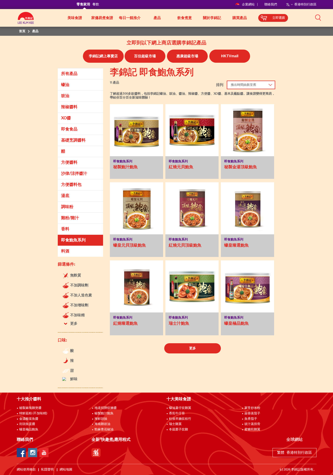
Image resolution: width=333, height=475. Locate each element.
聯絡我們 (270, 4)
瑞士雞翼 (175, 424)
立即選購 (278, 17)
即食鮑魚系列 (73, 240)
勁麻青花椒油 (103, 429)
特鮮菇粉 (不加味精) (33, 413)
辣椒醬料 (69, 107)
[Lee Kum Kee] (26, 20)
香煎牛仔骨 (177, 413)
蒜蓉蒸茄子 (252, 413)
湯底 (65, 196)
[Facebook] (21, 452)
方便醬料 (69, 163)
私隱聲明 (47, 469)
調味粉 (67, 207)
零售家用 (83, 4)
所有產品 (69, 74)
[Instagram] (32, 452)
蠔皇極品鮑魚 (28, 429)
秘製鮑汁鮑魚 (103, 413)
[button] (318, 17)
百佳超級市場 (145, 56)
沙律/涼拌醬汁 (74, 174)
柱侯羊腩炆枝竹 (180, 418)
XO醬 (66, 118)
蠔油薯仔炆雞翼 (180, 408)
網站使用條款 (26, 469)
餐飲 (95, 4)
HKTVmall (229, 56)
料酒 (65, 251)
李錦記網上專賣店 (103, 56)
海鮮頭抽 (100, 418)
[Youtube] (43, 452)
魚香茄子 (250, 418)
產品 (157, 18)
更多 (192, 348)
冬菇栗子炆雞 (178, 429)
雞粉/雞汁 (70, 218)
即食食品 (69, 129)
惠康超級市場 (187, 56)
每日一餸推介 (130, 18)
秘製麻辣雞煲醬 (30, 408)
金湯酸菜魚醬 (28, 418)
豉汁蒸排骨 (252, 424)
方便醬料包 (71, 185)
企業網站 (248, 4)
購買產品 (239, 18)
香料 (65, 229)
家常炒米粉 (252, 408)
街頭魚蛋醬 (27, 424)
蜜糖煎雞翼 (252, 429)
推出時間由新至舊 (243, 84)
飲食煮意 (184, 18)
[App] (96, 452)
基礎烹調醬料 (73, 140)
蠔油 (65, 85)
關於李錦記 (212, 18)
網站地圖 (66, 469)
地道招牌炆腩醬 (105, 408)
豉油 (65, 96)
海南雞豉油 (102, 424)
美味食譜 (75, 18)
